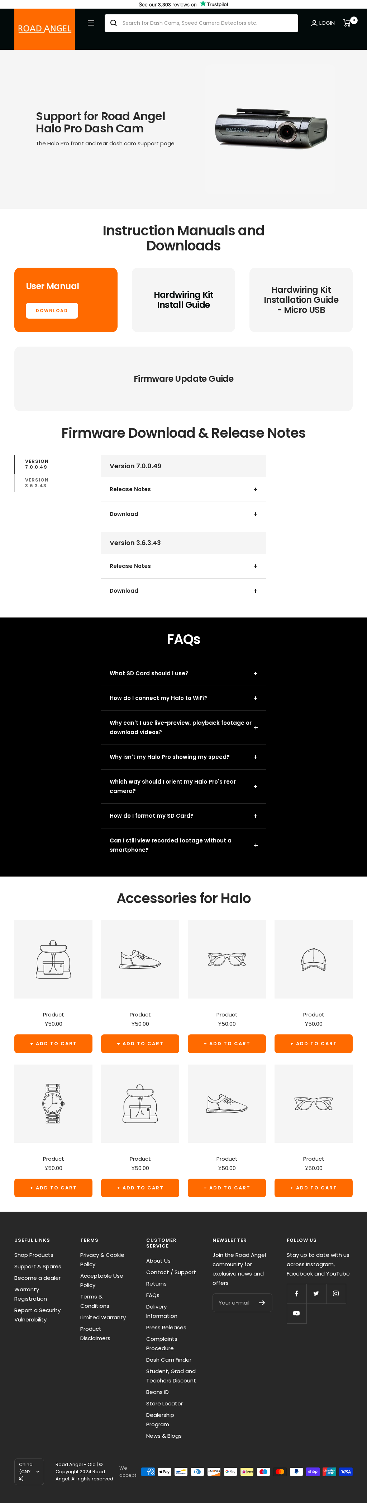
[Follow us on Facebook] (296, 1294)
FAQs (152, 1295)
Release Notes (130, 489)
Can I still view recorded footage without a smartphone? (171, 845)
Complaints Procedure (161, 1343)
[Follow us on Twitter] (316, 1294)
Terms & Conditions (94, 1301)
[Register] (262, 1302)
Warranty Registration (30, 1294)
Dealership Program (160, 1419)
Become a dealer (37, 1278)
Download (124, 514)
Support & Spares (37, 1266)
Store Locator (164, 1403)
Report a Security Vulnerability (37, 1314)
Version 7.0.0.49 (37, 464)
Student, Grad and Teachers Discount (171, 1375)
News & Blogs (164, 1435)
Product (53, 1014)
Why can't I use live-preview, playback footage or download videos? (181, 727)
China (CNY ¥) (26, 1471)
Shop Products (33, 1255)
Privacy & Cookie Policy (102, 1259)
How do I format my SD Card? (152, 815)
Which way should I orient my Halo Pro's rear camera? (173, 786)
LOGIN (327, 23)
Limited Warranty (103, 1317)
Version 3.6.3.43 (37, 482)
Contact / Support (171, 1272)
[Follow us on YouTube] (296, 1313)
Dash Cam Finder (168, 1359)
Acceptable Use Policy (101, 1280)
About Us (158, 1260)
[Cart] (348, 23)
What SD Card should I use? (149, 673)
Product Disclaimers (95, 1333)
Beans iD (157, 1392)
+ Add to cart (53, 1043)
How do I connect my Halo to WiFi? (158, 698)
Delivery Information (161, 1311)
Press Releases (166, 1327)
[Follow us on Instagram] (336, 1294)
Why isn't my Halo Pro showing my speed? (170, 757)
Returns (156, 1283)
